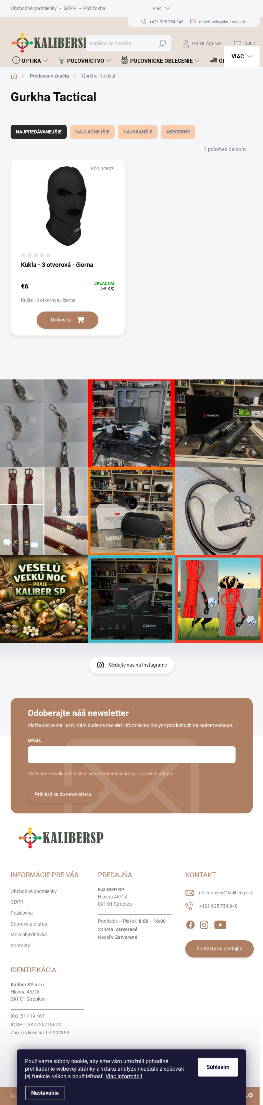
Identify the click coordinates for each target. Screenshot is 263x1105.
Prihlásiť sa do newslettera (63, 794)
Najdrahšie (137, 131)
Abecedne (178, 131)
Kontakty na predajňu (219, 948)
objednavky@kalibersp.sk (226, 892)
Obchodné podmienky (34, 8)
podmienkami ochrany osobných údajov (130, 773)
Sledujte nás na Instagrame (138, 665)
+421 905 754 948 (218, 906)
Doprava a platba (29, 924)
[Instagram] (204, 923)
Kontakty (20, 945)
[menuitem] (30, 60)
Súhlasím (217, 1067)
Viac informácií (123, 1076)
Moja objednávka (29, 934)
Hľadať (162, 43)
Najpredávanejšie (39, 131)
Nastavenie (45, 1093)
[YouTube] (220, 923)
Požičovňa (94, 8)
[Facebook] (190, 923)
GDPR (70, 8)
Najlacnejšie (92, 131)
